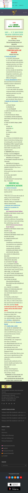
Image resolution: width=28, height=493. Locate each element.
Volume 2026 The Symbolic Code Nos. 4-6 (14, 412)
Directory (4, 432)
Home (3, 430)
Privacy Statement (7, 441)
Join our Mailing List (8, 438)
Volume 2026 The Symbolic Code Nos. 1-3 (13, 415)
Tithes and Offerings (8, 435)
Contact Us (21, 5)
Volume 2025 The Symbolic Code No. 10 (13, 420)
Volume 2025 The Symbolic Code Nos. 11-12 (14, 418)
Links (16, 5)
